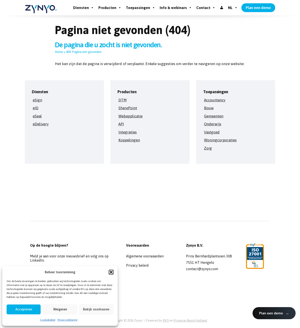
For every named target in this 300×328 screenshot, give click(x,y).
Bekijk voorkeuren (96, 309)
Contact (203, 7)
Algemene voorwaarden (145, 256)
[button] (111, 272)
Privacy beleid (137, 265)
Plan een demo (258, 7)
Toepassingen (138, 7)
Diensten (81, 7)
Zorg (208, 148)
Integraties (127, 132)
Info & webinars (173, 7)
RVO (166, 320)
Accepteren (23, 309)
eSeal (37, 116)
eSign (37, 100)
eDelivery (41, 124)
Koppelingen (129, 140)
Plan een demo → (274, 313)
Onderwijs (212, 124)
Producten (107, 7)
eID (35, 108)
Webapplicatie (130, 116)
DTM (122, 100)
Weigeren (60, 309)
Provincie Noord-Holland (190, 320)
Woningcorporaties (220, 140)
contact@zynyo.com (202, 269)
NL (230, 7)
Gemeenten (213, 116)
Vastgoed (212, 132)
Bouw (209, 108)
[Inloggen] (222, 7)
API (121, 124)
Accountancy (214, 100)
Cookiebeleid (47, 319)
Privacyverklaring (68, 319)
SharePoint (127, 108)
